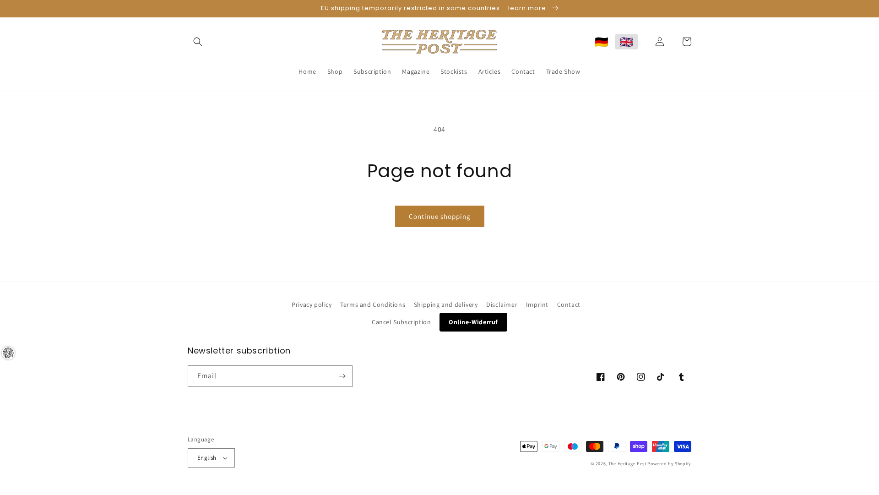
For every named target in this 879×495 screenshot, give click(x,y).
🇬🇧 (626, 41)
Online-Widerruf (473, 322)
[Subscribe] (342, 376)
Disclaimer (501, 304)
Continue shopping (440, 216)
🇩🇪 (602, 41)
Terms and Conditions (372, 304)
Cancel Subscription (401, 322)
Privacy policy (311, 304)
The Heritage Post (627, 464)
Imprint (537, 304)
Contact (569, 304)
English (207, 458)
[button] (198, 42)
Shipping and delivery (446, 304)
